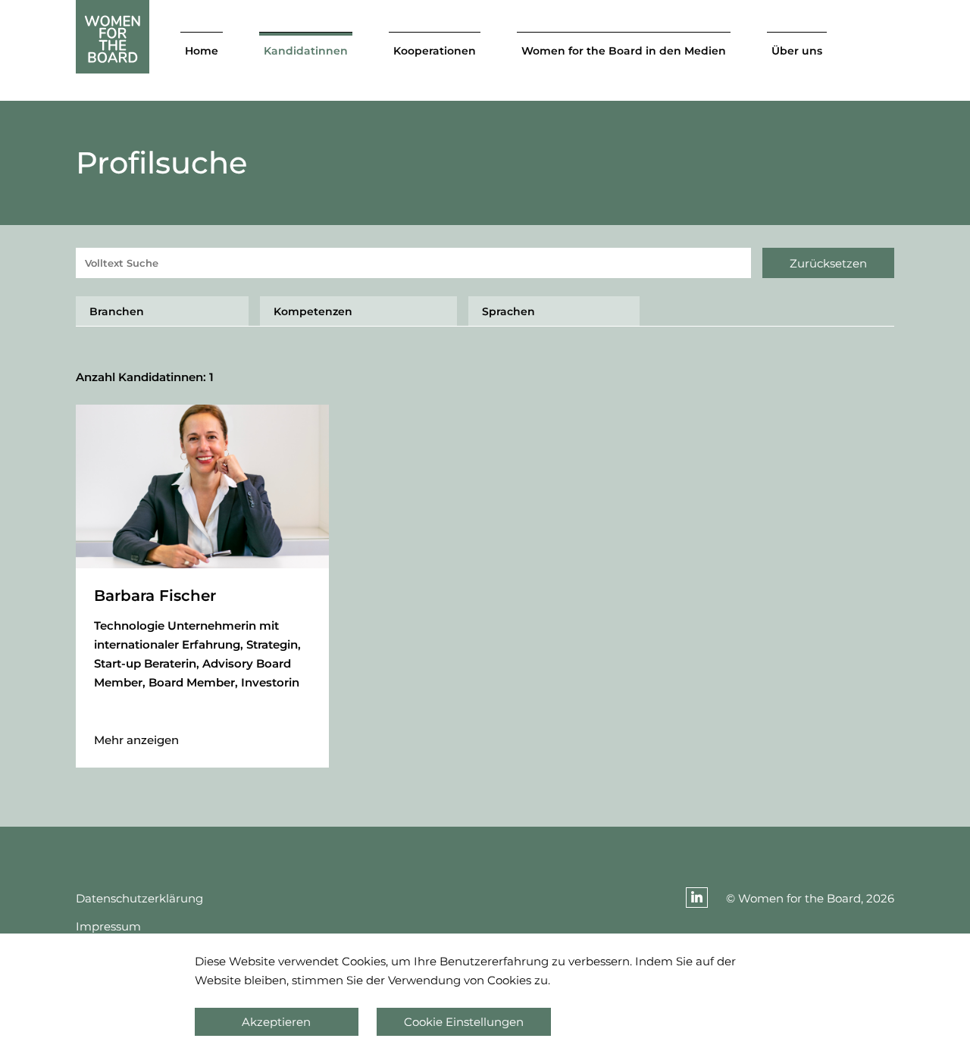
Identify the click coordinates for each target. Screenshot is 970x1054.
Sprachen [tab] (508, 311)
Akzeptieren (276, 1022)
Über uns (796, 51)
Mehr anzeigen (136, 740)
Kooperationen (434, 51)
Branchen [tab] (116, 311)
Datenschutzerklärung (139, 898)
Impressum (108, 926)
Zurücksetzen (828, 263)
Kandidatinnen (306, 51)
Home (201, 51)
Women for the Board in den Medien (623, 51)
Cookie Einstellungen (464, 1022)
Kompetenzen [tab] (313, 311)
